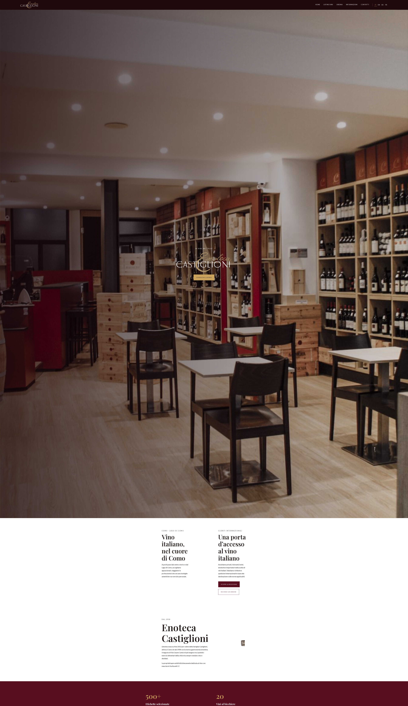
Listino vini (328, 4)
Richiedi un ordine (228, 592)
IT (375, 5)
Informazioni (352, 4)
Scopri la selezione (229, 584)
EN (379, 5)
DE (383, 5)
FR (386, 5)
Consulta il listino (204, 277)
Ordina (339, 4)
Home (317, 4)
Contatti (365, 4)
